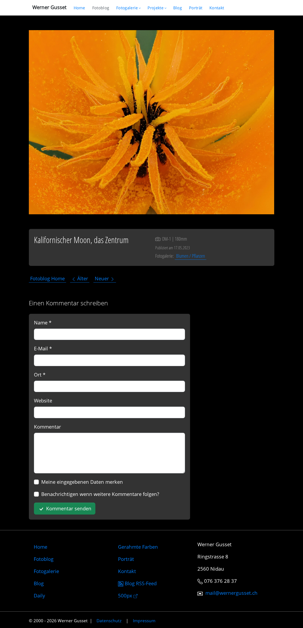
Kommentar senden (68, 508)
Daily (39, 595)
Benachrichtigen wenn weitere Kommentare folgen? (100, 494)
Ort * (39, 374)
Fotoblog (43, 559)
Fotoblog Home (47, 278)
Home (40, 546)
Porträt (126, 559)
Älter (82, 278)
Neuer (102, 278)
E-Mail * (43, 348)
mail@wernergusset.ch (231, 593)
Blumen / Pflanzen (190, 255)
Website (43, 400)
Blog (39, 583)
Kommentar (47, 426)
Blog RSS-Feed (140, 583)
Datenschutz (109, 621)
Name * (42, 322)
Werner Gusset (49, 7)
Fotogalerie (127, 7)
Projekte (155, 7)
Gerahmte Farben (138, 546)
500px (126, 595)
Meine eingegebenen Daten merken (82, 481)
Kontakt (127, 571)
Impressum (144, 621)
